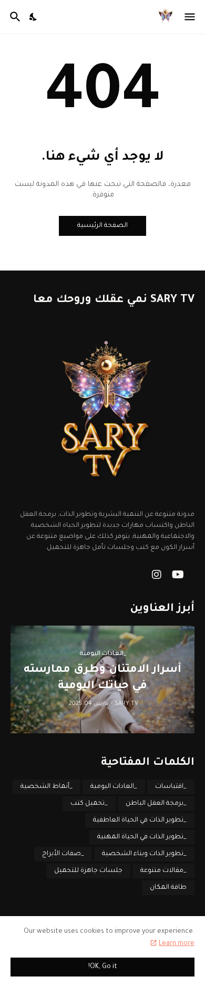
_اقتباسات (171, 787)
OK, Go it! (102, 967)
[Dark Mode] (33, 17)
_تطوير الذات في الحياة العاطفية (140, 820)
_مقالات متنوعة (163, 871)
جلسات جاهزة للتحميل (88, 871)
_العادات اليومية (113, 787)
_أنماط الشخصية (46, 787)
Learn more (176, 944)
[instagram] (156, 574)
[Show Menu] (190, 17)
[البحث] (14, 17)
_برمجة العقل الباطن (156, 803)
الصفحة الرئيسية (102, 226)
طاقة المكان (168, 887)
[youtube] (178, 574)
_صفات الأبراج (63, 854)
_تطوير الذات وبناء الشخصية (144, 854)
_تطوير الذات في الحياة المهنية (142, 837)
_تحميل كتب (89, 803)
